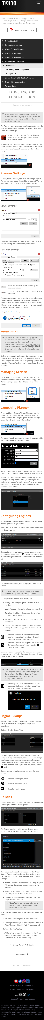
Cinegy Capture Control (13, 53)
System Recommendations (15, 82)
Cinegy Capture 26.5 (10, 21)
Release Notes (10, 86)
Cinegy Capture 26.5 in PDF (24, 30)
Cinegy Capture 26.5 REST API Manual (19, 78)
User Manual (7, 23)
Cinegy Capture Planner (29, 21)
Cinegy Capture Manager (14, 49)
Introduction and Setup (13, 45)
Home (16, 18)
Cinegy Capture (26, 18)
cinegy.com (29, 989)
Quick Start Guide (11, 41)
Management (11, 73)
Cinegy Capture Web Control (15, 57)
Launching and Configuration (25, 23)
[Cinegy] (9, 2)
